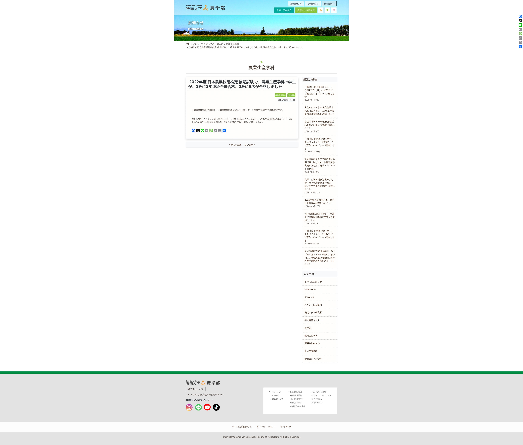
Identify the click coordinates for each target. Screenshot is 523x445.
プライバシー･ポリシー (266, 427)
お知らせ (275, 395)
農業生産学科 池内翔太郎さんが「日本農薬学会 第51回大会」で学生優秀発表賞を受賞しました (320, 184)
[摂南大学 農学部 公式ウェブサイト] (205, 7)
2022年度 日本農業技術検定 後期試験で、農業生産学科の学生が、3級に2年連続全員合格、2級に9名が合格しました (242, 84)
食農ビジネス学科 (313, 358)
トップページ (196, 44)
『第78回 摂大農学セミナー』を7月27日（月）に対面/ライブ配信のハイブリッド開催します (320, 92)
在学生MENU (312, 4)
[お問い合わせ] (334, 10)
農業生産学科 (232, 44)
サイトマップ (285, 427)
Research (309, 297)
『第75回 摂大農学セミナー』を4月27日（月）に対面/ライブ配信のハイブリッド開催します (320, 236)
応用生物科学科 (312, 343)
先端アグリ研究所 (306, 10)
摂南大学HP (329, 4)
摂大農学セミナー (313, 320)
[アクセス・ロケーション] (327, 10)
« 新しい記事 (236, 144)
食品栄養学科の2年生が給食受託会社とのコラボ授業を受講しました (320, 124)
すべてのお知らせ (214, 44)
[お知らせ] (320, 10)
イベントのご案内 (313, 304)
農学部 (308, 328)
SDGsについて (277, 399)
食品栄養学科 (311, 351)
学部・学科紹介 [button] (284, 10)
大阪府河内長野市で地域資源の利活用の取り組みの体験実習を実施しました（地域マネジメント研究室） (320, 164)
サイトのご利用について (241, 427)
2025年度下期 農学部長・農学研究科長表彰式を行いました (319, 201)
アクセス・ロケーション (321, 395)
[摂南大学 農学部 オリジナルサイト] (203, 382)
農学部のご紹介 (296, 392)
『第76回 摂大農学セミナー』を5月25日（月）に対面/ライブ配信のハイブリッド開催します (320, 143)
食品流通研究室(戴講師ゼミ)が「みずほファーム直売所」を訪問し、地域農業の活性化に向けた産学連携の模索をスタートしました (320, 257)
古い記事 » (250, 144)
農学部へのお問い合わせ (199, 400)
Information (310, 289)
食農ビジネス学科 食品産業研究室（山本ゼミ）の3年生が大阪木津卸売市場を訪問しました (320, 110)
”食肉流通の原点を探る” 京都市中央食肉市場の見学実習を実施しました (320, 216)
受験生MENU (296, 4)
